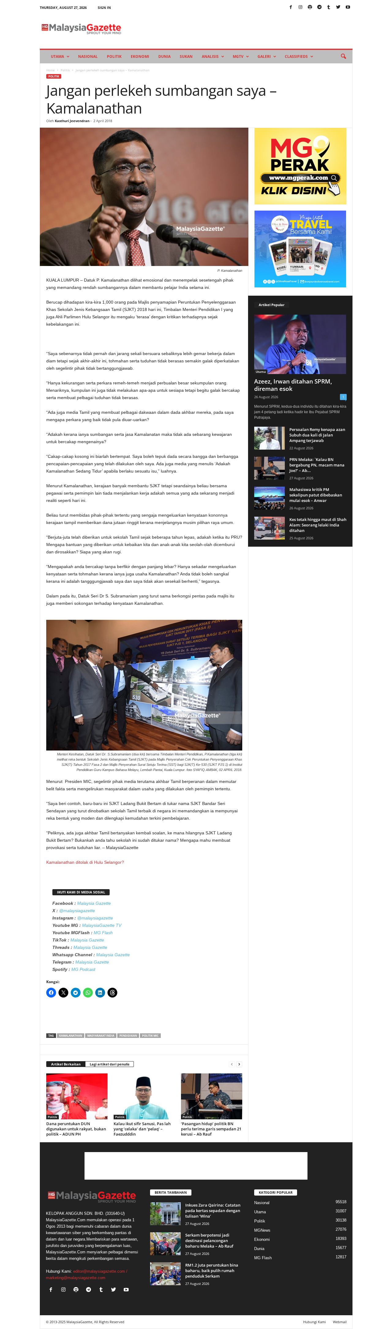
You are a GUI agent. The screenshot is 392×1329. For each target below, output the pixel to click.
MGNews (262, 1230)
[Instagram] (300, 7)
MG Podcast (83, 969)
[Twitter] (338, 7)
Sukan (186, 56)
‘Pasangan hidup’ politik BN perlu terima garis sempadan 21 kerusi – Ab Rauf (211, 1129)
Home (50, 70)
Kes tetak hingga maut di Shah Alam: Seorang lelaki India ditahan (317, 525)
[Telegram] (319, 7)
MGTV (238, 56)
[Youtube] (348, 7)
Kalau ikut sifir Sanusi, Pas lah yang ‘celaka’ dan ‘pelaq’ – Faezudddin (142, 1129)
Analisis (210, 56)
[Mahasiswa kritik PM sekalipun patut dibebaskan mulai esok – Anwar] (269, 498)
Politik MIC (150, 1036)
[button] (343, 56)
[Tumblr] (329, 7)
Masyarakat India (100, 1036)
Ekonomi (140, 56)
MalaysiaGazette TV (101, 925)
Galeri (264, 56)
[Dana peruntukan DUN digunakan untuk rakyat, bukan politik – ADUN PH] (76, 1096)
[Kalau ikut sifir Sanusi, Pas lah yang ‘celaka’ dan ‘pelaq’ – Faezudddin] (144, 1096)
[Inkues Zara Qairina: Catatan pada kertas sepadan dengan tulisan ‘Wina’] (165, 1213)
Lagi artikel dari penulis (109, 1064)
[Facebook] (291, 7)
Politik (114, 56)
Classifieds (296, 56)
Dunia (164, 56)
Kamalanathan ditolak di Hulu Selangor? (85, 862)
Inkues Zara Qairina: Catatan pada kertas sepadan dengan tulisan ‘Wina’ (212, 1210)
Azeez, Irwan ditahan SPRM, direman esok (293, 385)
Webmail (340, 1322)
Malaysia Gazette (94, 903)
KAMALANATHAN (70, 1036)
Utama (57, 56)
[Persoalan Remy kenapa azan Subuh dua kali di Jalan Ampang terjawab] (269, 438)
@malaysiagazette (77, 910)
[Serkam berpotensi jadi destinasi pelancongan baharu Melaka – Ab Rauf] (165, 1243)
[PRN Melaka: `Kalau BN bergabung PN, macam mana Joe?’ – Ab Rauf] (269, 468)
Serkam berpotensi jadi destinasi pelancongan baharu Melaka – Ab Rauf (209, 1240)
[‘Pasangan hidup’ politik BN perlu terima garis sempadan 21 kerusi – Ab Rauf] (211, 1096)
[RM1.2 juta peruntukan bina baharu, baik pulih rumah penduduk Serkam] (165, 1273)
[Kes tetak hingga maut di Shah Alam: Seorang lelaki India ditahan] (269, 528)
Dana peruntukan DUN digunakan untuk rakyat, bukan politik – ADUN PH (76, 1129)
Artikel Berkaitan (66, 1064)
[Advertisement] (144, 1017)
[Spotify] (310, 7)
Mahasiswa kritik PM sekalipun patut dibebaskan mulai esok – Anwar (315, 495)
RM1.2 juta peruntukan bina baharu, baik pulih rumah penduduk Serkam (211, 1270)
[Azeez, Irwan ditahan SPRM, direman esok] (300, 344)
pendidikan (128, 1036)
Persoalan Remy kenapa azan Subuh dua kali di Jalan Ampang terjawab (317, 435)
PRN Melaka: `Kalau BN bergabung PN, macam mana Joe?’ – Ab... (317, 465)
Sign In (104, 7)
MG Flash (103, 932)
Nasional (88, 56)
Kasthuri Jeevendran (72, 120)
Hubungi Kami (314, 1322)
